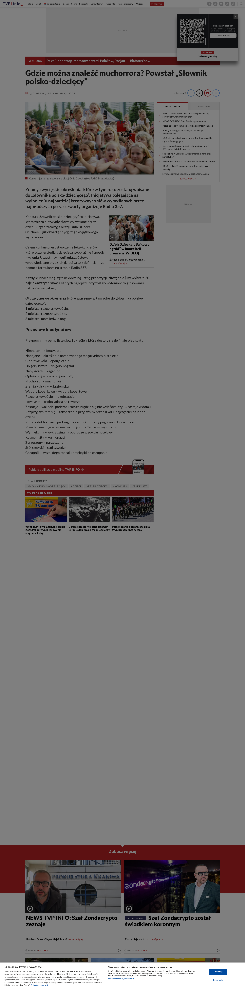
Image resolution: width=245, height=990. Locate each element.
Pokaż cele (218, 980)
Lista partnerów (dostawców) (121, 979)
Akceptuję (218, 972)
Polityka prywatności (40, 985)
